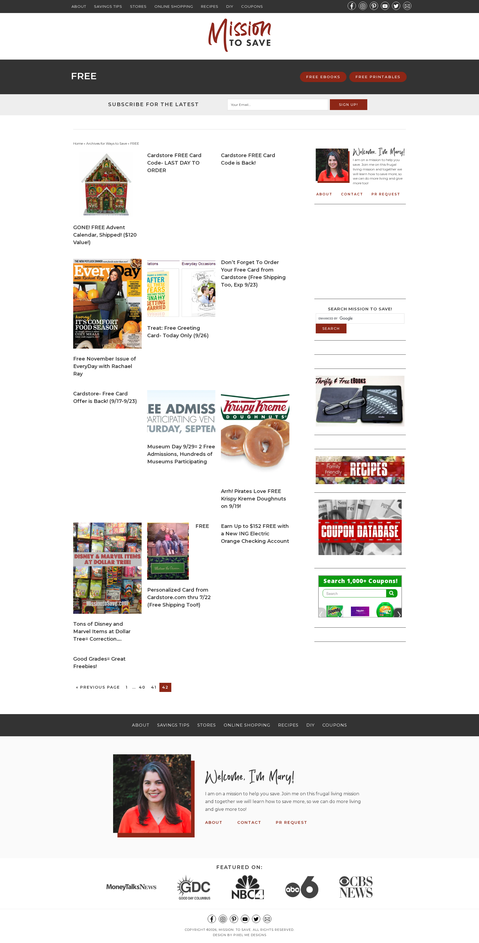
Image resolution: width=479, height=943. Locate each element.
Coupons (252, 6)
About (79, 6)
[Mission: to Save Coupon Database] (360, 557)
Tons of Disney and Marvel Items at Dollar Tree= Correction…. (102, 631)
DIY (229, 6)
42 (165, 687)
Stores (138, 6)
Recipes (209, 6)
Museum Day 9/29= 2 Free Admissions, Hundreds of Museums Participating (181, 454)
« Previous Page (98, 687)
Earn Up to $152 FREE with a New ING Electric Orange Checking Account (255, 533)
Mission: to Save (239, 35)
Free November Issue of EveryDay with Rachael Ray (104, 366)
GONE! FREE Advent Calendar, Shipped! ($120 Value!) (105, 235)
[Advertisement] (362, 250)
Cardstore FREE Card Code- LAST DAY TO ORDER (174, 162)
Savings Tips (108, 6)
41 (154, 687)
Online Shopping (173, 6)
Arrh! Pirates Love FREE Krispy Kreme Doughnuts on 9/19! (253, 498)
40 (142, 687)
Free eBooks (323, 77)
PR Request (385, 194)
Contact (352, 194)
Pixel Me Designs (249, 935)
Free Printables (378, 77)
